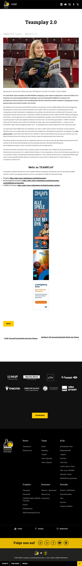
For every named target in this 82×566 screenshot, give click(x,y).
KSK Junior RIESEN (67, 470)
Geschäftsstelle (66, 494)
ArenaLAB (26, 494)
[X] (46, 542)
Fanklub (63, 458)
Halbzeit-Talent (66, 474)
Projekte (27, 484)
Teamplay (26, 490)
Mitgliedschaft (65, 450)
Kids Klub (63, 462)
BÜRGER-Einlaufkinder (68, 478)
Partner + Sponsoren (49, 490)
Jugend (63, 454)
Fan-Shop (15, 564)
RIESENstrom (28, 509)
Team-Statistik (46, 458)
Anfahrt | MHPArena (67, 490)
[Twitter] (78, 5)
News (25, 440)
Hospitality (45, 498)
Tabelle (44, 454)
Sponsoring (45, 494)
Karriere (63, 502)
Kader (43, 446)
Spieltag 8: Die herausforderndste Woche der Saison (60, 337)
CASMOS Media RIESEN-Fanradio (32, 499)
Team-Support (46, 462)
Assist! (25, 505)
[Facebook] (74, 5)
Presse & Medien (66, 506)
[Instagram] (69, 5)
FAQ (61, 498)
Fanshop (40, 529)
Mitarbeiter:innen (66, 446)
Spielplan (44, 450)
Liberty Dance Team (67, 466)
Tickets (19, 529)
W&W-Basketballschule (31, 513)
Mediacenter (64, 529)
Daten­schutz (27, 450)
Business (45, 484)
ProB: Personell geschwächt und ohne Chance (21, 338)
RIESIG (25, 564)
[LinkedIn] (61, 5)
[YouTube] (65, 5)
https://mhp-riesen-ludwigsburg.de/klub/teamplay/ (28, 178)
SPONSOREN (39, 415)
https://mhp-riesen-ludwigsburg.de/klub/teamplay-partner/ (39, 185)
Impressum (27, 446)
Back (8, 324)
